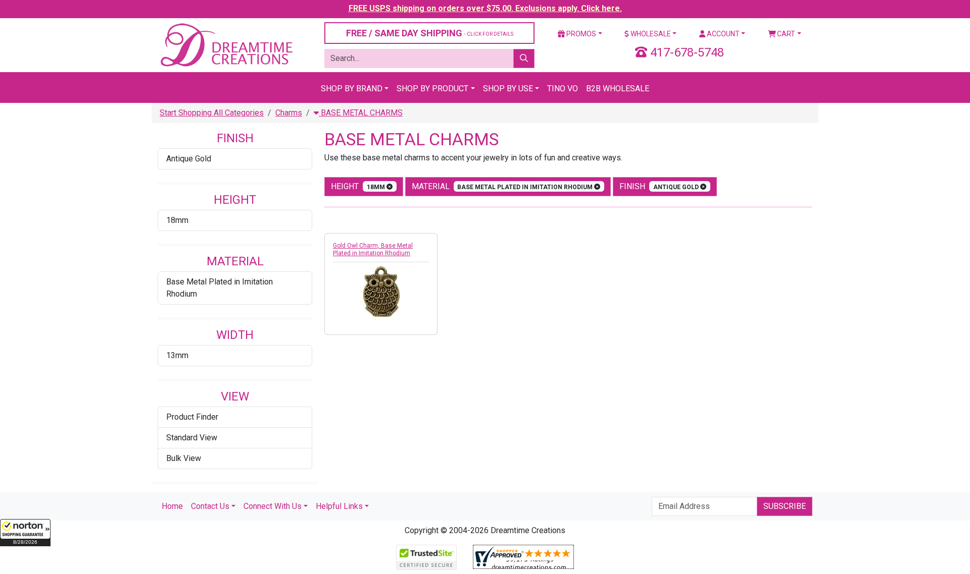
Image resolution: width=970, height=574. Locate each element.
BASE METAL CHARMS (361, 113)
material (503, 186)
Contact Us (210, 506)
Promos (580, 34)
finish (659, 186)
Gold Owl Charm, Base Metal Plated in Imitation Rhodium (373, 249)
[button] (25, 532)
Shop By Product (432, 88)
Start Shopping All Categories (212, 113)
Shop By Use (508, 88)
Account (722, 34)
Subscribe (784, 506)
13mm (177, 355)
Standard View (191, 437)
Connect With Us (273, 506)
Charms (288, 113)
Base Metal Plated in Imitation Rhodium (219, 288)
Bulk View (183, 458)
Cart (785, 34)
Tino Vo (562, 88)
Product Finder (192, 417)
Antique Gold (188, 158)
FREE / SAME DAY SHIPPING (429, 33)
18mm (177, 220)
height (358, 186)
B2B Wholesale (617, 88)
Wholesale (650, 34)
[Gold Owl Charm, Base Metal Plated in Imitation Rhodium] (381, 291)
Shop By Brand (351, 88)
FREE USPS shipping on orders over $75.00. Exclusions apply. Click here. (485, 8)
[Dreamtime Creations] (226, 44)
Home (172, 506)
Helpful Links (339, 506)
